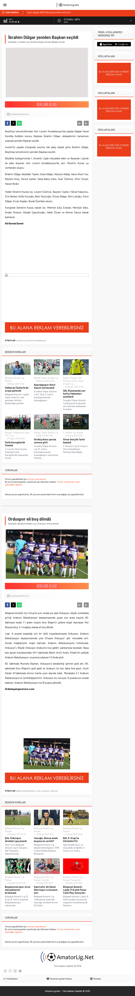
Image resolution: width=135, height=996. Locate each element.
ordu (38, 791)
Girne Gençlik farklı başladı (74, 441)
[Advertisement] (29, 251)
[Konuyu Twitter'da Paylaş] (13, 123)
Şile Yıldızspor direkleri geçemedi (16, 839)
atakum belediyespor (25, 791)
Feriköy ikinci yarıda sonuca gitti (45, 441)
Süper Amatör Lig (49, 378)
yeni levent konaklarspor (35, 340)
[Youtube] (20, 971)
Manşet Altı (76, 880)
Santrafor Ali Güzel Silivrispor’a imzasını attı (46, 889)
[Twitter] (10, 971)
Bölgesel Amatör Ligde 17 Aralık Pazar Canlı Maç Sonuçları (74, 889)
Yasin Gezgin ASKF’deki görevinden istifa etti (49, 12)
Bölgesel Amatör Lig (14, 378)
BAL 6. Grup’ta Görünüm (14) (71, 839)
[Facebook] (5, 971)
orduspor (45, 791)
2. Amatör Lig (69, 432)
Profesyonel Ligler (21, 432)
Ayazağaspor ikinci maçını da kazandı (44, 386)
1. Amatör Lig (23, 42)
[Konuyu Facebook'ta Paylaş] (7, 123)
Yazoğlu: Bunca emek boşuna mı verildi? (46, 839)
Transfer (45, 880)
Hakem (66, 378)
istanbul (20, 340)
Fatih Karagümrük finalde (15, 444)
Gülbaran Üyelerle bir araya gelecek (17, 389)
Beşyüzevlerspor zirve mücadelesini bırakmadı (17, 889)
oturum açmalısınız (36, 479)
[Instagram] (15, 971)
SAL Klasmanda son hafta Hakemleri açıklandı (74, 393)
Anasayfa (12, 42)
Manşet (8, 381)
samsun (54, 791)
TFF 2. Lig (9, 435)
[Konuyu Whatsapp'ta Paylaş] (19, 123)
